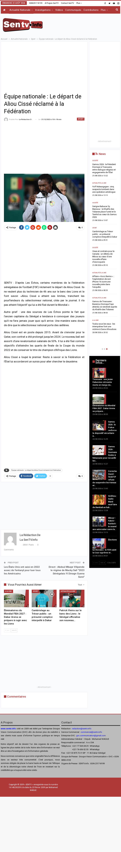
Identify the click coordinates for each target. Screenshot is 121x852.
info (100, 732)
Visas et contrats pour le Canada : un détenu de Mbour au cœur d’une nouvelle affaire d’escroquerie (103, 256)
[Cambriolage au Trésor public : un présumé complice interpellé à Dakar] (44, 598)
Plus (78, 3)
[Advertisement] (83, 24)
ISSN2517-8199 (35, 3)
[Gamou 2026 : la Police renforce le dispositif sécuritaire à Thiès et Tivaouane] (99, 425)
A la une (8, 591)
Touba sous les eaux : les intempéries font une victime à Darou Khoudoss (104, 326)
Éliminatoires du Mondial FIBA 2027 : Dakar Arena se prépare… (103, 408)
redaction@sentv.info (81, 728)
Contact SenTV (67, 3)
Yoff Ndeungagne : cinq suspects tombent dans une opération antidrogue (103, 189)
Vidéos (59, 10)
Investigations (43, 10)
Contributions (91, 10)
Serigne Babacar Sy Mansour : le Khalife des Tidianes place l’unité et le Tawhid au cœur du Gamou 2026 (104, 211)
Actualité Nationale (19, 10)
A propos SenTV (52, 3)
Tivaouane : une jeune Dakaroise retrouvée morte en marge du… (102, 382)
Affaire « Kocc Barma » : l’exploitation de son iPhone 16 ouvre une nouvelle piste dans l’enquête (103, 281)
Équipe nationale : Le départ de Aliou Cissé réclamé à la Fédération (36, 470)
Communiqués (73, 10)
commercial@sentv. (89, 732)
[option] (104, 247)
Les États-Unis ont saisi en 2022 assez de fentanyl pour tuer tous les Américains (22, 570)
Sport (81, 119)
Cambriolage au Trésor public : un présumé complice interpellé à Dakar (104, 234)
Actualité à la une (68, 591)
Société (95, 160)
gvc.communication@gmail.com (91, 735)
